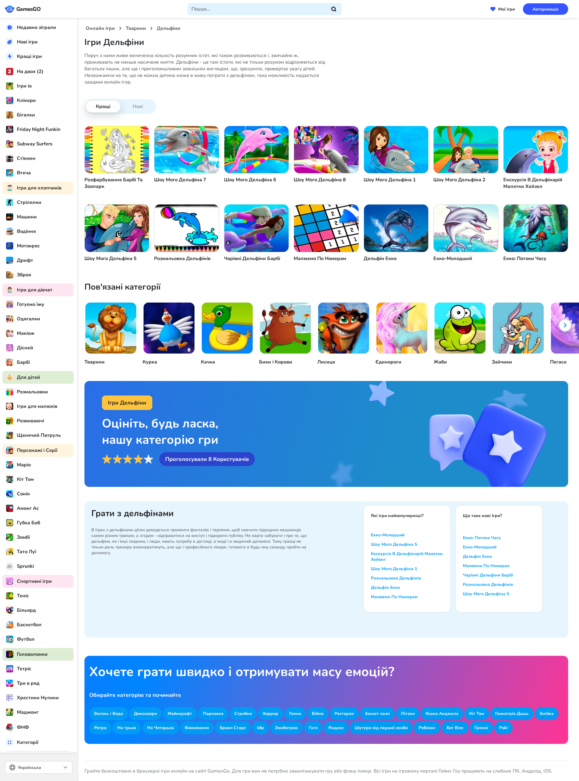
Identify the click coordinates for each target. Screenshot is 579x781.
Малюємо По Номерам (394, 597)
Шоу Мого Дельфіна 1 (394, 569)
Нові (138, 106)
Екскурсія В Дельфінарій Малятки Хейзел (406, 556)
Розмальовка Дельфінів (396, 578)
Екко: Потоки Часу (482, 538)
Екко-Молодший (387, 535)
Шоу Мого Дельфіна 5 (394, 544)
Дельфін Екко (385, 587)
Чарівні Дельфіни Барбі (488, 575)
